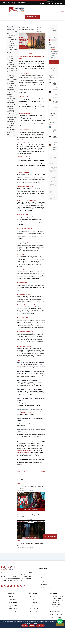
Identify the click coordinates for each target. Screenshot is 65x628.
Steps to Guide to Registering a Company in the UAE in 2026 (30, 487)
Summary (12, 135)
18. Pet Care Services (13, 118)
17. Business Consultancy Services (13, 114)
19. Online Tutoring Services (12, 123)
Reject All (32, 625)
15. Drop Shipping (12, 103)
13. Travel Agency (12, 95)
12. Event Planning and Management (13, 91)
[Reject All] (60, 624)
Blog (18, 484)
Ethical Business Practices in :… (55, 93)
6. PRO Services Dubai (11, 60)
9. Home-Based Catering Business (11, 74)
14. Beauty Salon (12, 99)
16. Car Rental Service (11, 108)
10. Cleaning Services (13, 80)
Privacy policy (40, 625)
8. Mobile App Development (13, 69)
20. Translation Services (13, 129)
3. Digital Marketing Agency (12, 45)
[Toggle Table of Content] (15, 31)
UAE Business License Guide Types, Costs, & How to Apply (29, 515)
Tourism (53, 57)
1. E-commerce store (11, 35)
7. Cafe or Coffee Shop (12, 65)
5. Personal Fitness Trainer (12, 54)
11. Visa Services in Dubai (12, 85)
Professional (53, 51)
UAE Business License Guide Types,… (55, 85)
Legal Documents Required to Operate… (55, 102)
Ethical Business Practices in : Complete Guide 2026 (30, 544)
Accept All (24, 625)
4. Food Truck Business (13, 50)
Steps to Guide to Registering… (52, 76)
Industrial (53, 55)
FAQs (10, 133)
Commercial (53, 53)
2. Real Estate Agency (13, 40)
